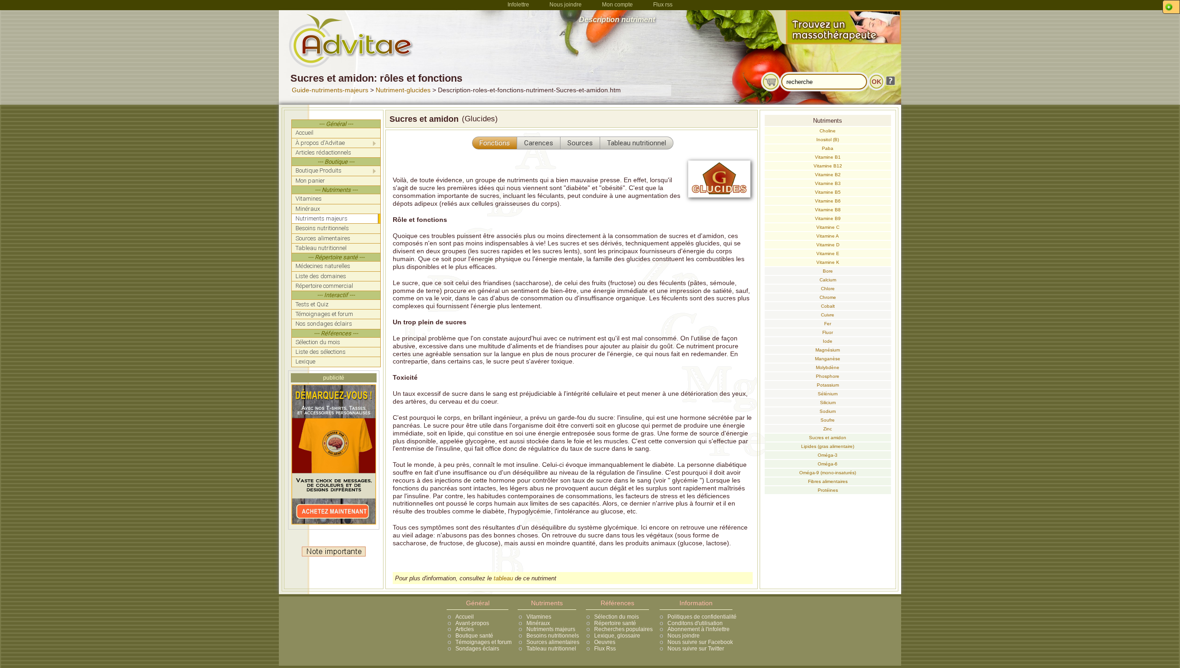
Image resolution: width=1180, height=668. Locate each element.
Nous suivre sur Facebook (700, 642)
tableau (503, 578)
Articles (464, 629)
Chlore (828, 288)
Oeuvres (604, 642)
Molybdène (827, 367)
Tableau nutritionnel (551, 648)
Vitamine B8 (828, 209)
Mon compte (617, 4)
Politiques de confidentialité (702, 617)
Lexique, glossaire (617, 635)
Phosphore (827, 376)
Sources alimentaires (552, 642)
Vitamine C (827, 227)
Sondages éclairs (477, 648)
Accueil (464, 617)
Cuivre (827, 314)
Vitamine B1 (828, 157)
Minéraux (538, 623)
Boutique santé (474, 635)
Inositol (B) (827, 139)
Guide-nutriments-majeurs (330, 90)
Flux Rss (605, 648)
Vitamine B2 (828, 174)
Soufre (827, 420)
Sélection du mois (616, 617)
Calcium (828, 279)
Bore (828, 271)
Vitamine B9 (828, 218)
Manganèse (827, 358)
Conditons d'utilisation (695, 623)
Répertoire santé (615, 623)
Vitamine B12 (828, 165)
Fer (827, 323)
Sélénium (828, 393)
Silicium (828, 402)
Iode (827, 341)
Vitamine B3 (828, 183)
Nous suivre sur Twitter (695, 648)
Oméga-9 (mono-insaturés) (827, 472)
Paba (827, 148)
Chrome (828, 297)
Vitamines (538, 617)
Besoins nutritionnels (552, 635)
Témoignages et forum (483, 642)
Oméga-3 (828, 455)
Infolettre (518, 4)
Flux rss (663, 4)
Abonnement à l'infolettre (698, 629)
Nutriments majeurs (550, 629)
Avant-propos (472, 623)
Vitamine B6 (828, 200)
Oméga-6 (828, 463)
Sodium (828, 411)
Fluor (827, 332)
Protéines (828, 490)
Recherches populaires (623, 629)
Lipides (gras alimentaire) (827, 446)
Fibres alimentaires (828, 481)
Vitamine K (827, 262)
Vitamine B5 (828, 192)
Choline (828, 130)
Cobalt (828, 306)
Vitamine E (827, 253)
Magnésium (827, 349)
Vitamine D (827, 244)
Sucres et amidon (827, 437)
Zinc (827, 428)
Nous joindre (565, 4)
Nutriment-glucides (403, 90)
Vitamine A (827, 236)
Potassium (828, 385)
